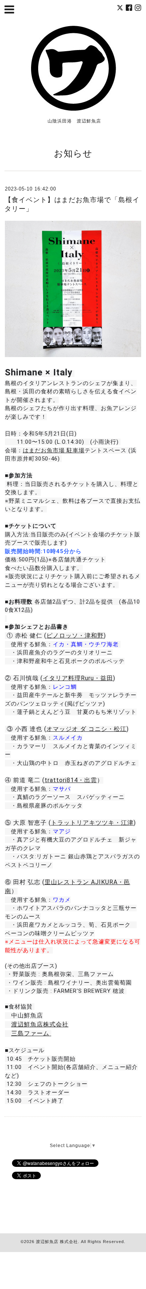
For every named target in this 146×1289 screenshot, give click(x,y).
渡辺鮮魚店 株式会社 (57, 1241)
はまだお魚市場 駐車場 (54, 450)
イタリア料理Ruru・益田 (78, 678)
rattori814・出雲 (72, 780)
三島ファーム (30, 1033)
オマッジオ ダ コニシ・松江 (86, 728)
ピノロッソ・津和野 (75, 635)
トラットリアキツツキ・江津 (92, 822)
